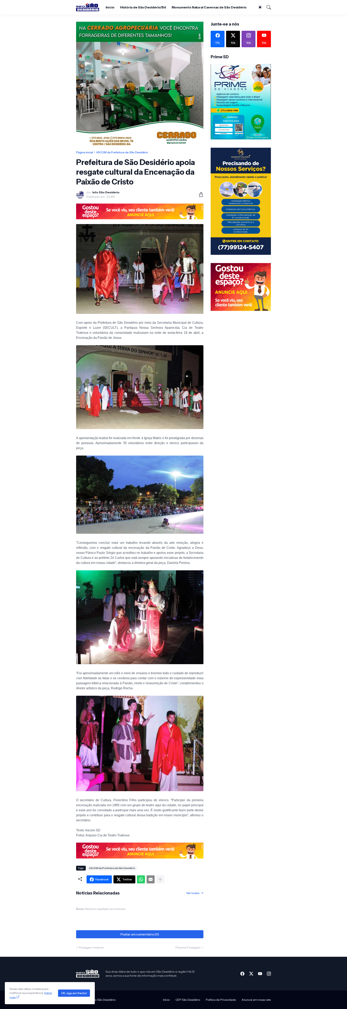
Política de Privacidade (221, 1000)
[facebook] (242, 974)
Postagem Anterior (91, 947)
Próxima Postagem (188, 947)
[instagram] (269, 974)
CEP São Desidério (188, 1000)
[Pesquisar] (267, 7)
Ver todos (192, 893)
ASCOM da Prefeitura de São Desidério (122, 152)
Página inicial (84, 152)
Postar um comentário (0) (139, 934)
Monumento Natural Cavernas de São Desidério (209, 7)
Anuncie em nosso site (256, 1000)
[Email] (151, 879)
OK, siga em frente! (74, 993)
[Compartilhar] (199, 195)
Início (110, 7)
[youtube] (260, 974)
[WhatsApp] (141, 879)
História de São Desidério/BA (143, 7)
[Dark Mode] (258, 7)
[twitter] (251, 974)
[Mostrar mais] (160, 879)
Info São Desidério (104, 1000)
